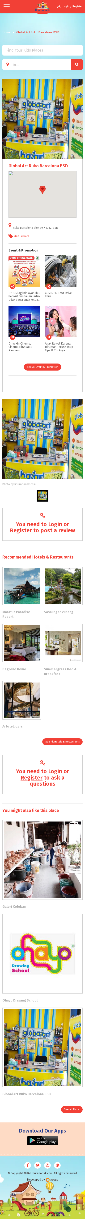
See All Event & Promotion (42, 366)
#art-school (21, 236)
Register (77, 6)
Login (66, 6)
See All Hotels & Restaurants (62, 741)
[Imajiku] (52, 1180)
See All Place (72, 1109)
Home (6, 32)
